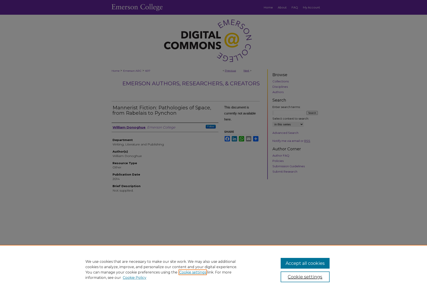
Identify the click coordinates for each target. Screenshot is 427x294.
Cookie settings (192, 272)
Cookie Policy (134, 278)
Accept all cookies (305, 263)
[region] (213, 269)
